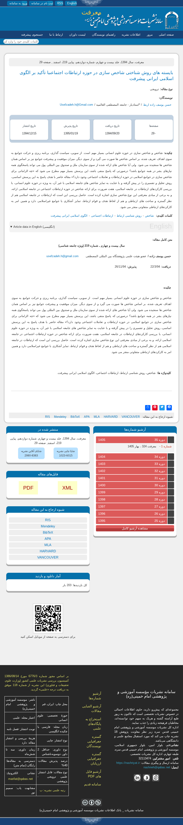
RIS (47, 416)
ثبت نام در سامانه (42, 3)
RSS (60, 3)
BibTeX (75, 416)
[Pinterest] (155, 407)
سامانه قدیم (92, 784)
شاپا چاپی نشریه (66, 451)
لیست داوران (77, 34)
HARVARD (111, 416)
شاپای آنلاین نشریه (31, 451)
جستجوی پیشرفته (32, 34)
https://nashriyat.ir (128, 762)
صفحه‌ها (153, 125)
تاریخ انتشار (29, 125)
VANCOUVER (131, 416)
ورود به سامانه (18, 3)
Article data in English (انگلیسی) (34, 226)
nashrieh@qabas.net (156, 767)
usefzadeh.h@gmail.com (62, 256)
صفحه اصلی (166, 34)
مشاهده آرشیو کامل (135, 528)
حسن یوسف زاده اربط (157, 104)
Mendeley (60, 416)
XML (67, 488)
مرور (150, 34)
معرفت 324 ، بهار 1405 (142, 446)
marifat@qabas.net (20, 779)
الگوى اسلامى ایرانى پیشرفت (69, 215)
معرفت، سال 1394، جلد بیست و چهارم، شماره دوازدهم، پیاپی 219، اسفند (98, 62)
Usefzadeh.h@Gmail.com (76, 104)
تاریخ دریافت (112, 125)
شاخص (149, 215)
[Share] (148, 407)
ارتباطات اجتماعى (102, 215)
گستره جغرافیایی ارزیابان (94, 758)
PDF (28, 488)
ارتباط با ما (56, 34)
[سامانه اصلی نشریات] (132, 28)
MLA (97, 416)
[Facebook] (169, 407)
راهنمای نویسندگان (103, 34)
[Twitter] (162, 407)
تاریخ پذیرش (71, 125)
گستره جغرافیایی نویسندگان (94, 741)
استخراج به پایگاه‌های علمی (93, 723)
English (72, 3)
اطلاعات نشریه (131, 34)
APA (87, 416)
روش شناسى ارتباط (129, 215)
